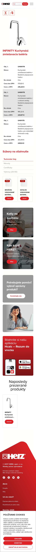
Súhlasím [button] (18, 539)
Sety (4, 492)
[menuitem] (31, 4)
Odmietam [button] (18, 543)
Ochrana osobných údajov (11, 471)
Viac (11, 230)
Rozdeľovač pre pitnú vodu (11, 505)
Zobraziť (9, 422)
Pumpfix (5, 488)
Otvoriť (9, 198)
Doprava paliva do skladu (10, 501)
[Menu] (31, 4)
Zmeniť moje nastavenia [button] (18, 547)
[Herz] (6, 4)
